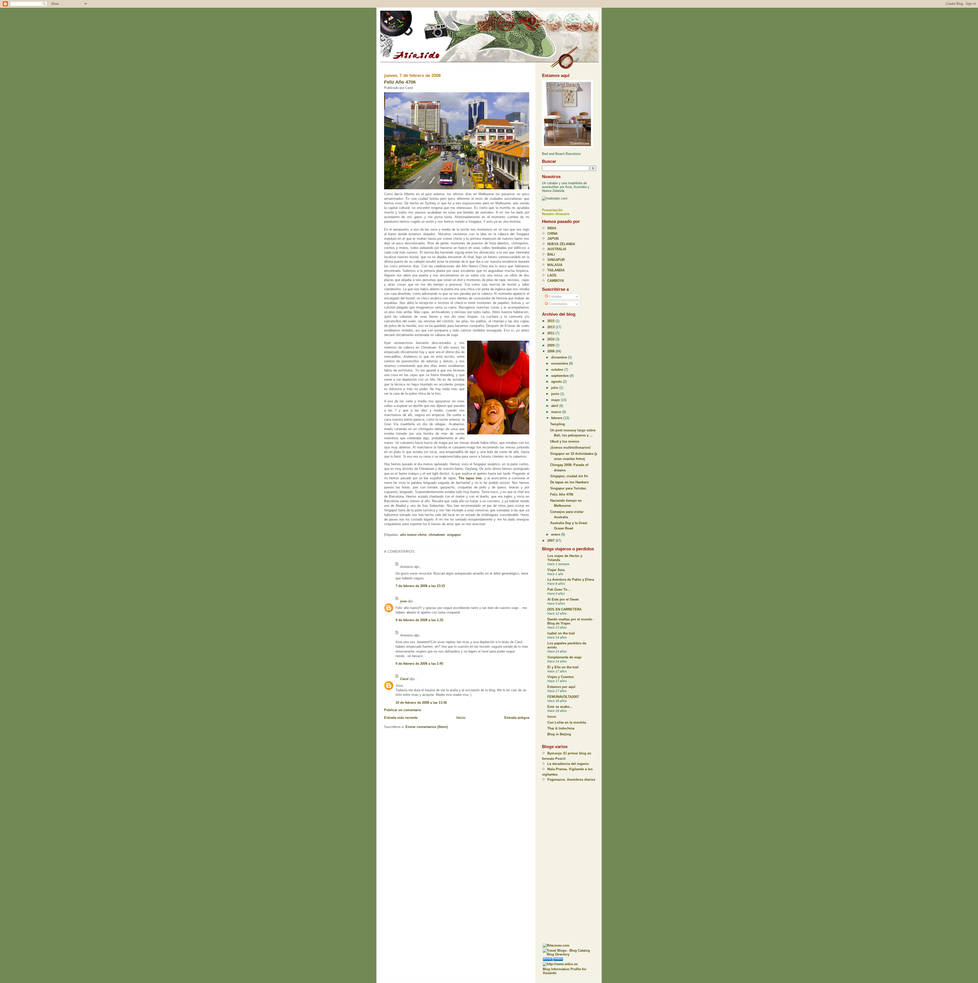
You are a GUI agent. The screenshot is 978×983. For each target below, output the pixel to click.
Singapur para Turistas (568, 488)
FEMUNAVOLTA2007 (563, 697)
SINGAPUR (556, 260)
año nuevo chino (413, 535)
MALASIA (554, 265)
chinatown (437, 535)
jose (403, 601)
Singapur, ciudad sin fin (569, 476)
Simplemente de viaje (564, 657)
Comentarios (557, 304)
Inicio (460, 718)
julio (555, 388)
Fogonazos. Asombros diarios (571, 779)
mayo (556, 400)
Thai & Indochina (560, 728)
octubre (557, 369)
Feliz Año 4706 (400, 82)
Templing (557, 424)
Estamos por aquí (561, 687)
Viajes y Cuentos (560, 677)
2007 (551, 540)
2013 (551, 327)
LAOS (551, 275)
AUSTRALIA (556, 249)
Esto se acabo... (560, 707)
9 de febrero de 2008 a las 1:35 (419, 620)
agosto (557, 381)
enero (556, 534)
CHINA (552, 233)
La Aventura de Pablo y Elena (570, 579)
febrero (557, 418)
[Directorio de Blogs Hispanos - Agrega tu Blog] (570, 959)
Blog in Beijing (559, 734)
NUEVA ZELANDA (561, 244)
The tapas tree (470, 478)
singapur (454, 535)
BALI (551, 254)
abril (555, 406)
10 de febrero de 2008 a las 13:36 (421, 703)
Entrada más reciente (400, 718)
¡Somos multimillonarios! (570, 447)
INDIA (551, 228)
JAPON (553, 239)
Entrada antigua (516, 718)
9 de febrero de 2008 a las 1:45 (419, 664)
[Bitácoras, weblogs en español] (570, 946)
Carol (404, 679)
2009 (551, 345)
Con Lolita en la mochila (566, 722)
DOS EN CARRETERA (564, 609)
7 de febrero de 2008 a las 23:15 (420, 586)
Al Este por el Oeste (563, 599)
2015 (551, 321)
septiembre (560, 376)
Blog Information (556, 969)
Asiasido (379, 8)
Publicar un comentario (402, 710)
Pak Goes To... (558, 589)
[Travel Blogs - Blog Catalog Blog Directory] (570, 952)
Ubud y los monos (564, 441)
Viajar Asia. (556, 570)
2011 (551, 333)
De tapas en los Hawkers (569, 482)
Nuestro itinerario (555, 214)
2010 (551, 339)
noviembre (560, 363)
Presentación (552, 210)
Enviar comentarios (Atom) (426, 727)
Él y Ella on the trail (563, 667)
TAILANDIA (556, 270)
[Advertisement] (562, 862)
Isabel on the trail (561, 633)
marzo (556, 412)
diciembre (559, 357)
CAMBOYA (555, 281)
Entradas (555, 296)
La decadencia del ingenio (568, 764)
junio (555, 394)
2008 (551, 351)
